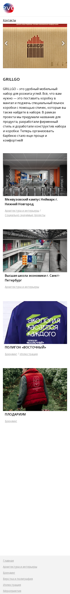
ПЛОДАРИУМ (15, 414)
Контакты (9, 20)
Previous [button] (6, 43)
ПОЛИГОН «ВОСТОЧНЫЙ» (25, 347)
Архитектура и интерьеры (22, 210)
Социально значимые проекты (25, 215)
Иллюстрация (29, 354)
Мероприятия (12, 591)
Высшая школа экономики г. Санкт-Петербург (32, 277)
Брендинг (11, 354)
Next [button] (63, 43)
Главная (8, 560)
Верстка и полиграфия (18, 579)
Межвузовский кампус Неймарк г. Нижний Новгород (31, 201)
